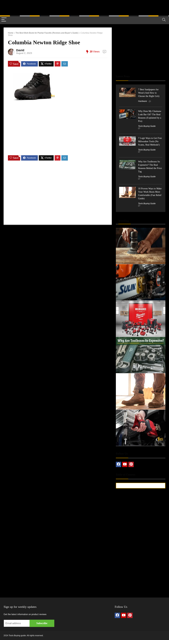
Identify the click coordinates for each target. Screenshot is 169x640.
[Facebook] (118, 464)
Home (10, 33)
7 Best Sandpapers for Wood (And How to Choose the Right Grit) (148, 92)
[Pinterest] (131, 464)
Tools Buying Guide (147, 126)
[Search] (164, 19)
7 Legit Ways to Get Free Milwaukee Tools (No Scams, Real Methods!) (150, 141)
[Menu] (4, 19)
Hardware (142, 101)
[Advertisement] (84, 7)
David (20, 50)
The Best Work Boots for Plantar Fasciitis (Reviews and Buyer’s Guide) (47, 33)
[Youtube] (124, 464)
